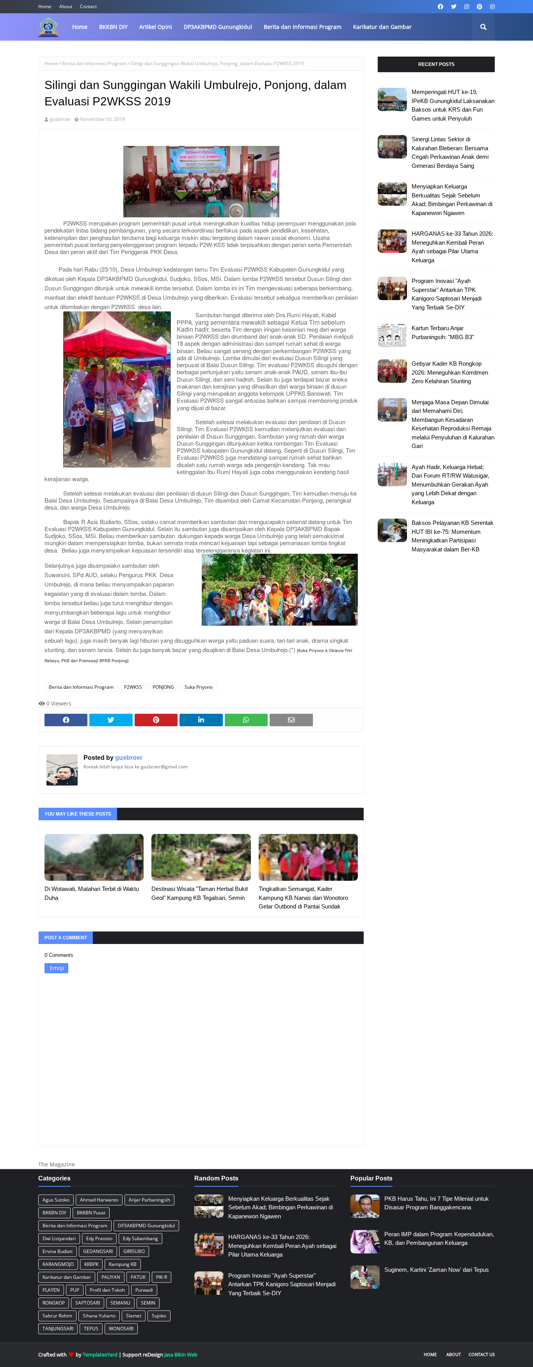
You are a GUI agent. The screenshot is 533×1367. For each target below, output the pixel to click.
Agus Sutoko (56, 1199)
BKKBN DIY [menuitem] (113, 26)
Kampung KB (123, 1264)
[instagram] (466, 6)
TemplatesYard (100, 1354)
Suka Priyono (199, 687)
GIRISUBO (134, 1251)
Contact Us (482, 1354)
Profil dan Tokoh (107, 1290)
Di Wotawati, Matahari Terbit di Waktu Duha (91, 893)
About (65, 6)
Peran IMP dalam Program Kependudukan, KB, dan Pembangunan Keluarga (439, 1238)
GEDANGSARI (98, 1251)
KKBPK (91, 1264)
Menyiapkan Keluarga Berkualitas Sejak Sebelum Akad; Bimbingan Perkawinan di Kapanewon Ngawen (452, 199)
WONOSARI (121, 1328)
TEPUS (91, 1328)
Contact (88, 6)
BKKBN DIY (54, 1212)
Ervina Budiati (58, 1251)
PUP (74, 1290)
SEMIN (148, 1302)
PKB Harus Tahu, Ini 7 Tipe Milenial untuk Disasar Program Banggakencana (436, 1203)
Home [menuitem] (79, 26)
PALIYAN (110, 1277)
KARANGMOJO (58, 1264)
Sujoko (159, 1315)
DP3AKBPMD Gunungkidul (146, 1225)
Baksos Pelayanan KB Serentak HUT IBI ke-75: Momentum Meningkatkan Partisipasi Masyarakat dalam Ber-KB (453, 536)
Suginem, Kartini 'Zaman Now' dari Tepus (436, 1269)
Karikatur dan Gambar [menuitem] (382, 26)
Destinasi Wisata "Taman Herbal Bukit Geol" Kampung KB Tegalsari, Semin (199, 893)
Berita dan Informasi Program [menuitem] (302, 26)
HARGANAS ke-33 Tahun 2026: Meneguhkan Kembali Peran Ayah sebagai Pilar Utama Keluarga (452, 246)
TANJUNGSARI (58, 1328)
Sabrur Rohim (57, 1315)
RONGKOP (54, 1302)
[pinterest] (479, 6)
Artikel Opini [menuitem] (155, 26)
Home (45, 6)
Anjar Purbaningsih (149, 1199)
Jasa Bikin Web (180, 1354)
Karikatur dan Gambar (67, 1277)
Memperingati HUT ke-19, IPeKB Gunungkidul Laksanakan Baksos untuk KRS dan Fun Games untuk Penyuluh (453, 105)
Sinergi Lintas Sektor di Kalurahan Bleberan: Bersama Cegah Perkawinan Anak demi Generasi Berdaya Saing (450, 152)
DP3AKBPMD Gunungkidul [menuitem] (218, 26)
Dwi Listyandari (59, 1238)
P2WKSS (133, 687)
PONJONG (163, 687)
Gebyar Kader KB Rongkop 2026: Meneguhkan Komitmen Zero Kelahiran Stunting (450, 372)
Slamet (133, 1315)
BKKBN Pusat (91, 1212)
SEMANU (120, 1302)
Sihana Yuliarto (99, 1315)
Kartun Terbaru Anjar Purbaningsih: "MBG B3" (443, 332)
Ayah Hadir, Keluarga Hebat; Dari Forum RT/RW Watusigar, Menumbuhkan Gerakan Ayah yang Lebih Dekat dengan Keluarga (450, 484)
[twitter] (453, 6)
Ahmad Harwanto (99, 1199)
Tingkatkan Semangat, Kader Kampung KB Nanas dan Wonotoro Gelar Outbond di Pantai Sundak (303, 897)
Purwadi (144, 1290)
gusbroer (60, 119)
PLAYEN (51, 1290)
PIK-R (161, 1277)
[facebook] (440, 6)
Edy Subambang (140, 1238)
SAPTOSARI (87, 1302)
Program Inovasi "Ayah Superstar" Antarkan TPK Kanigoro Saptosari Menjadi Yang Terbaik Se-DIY (446, 294)
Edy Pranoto (99, 1238)
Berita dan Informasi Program (94, 63)
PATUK (138, 1277)
